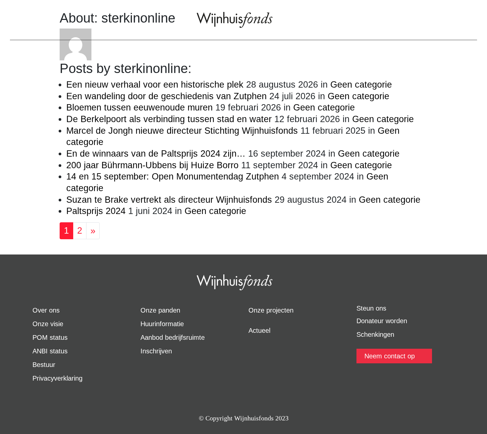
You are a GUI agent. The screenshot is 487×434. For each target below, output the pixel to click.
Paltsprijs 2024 (96, 211)
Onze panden (160, 310)
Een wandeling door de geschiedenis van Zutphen (166, 96)
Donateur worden (381, 321)
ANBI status (50, 351)
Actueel (259, 330)
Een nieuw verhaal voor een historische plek (155, 85)
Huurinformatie (162, 323)
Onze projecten (271, 310)
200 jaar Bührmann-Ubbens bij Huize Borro (152, 165)
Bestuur (43, 364)
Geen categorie (361, 85)
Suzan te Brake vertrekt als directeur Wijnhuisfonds (169, 200)
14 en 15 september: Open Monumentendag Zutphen (172, 176)
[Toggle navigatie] (20, 20)
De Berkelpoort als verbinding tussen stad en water (169, 119)
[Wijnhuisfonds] (235, 20)
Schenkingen (375, 334)
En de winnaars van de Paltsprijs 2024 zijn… (155, 154)
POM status (50, 337)
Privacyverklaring (57, 378)
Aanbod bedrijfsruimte (172, 337)
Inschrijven (156, 351)
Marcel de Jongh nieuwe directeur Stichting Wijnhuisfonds (182, 131)
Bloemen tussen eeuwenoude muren (139, 107)
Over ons (46, 310)
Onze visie (47, 323)
